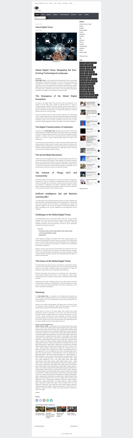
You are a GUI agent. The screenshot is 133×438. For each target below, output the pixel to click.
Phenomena (82, 85)
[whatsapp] (47, 400)
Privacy (59, 3)
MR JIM (81, 26)
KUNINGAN (82, 34)
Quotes (81, 88)
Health (95, 74)
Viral (96, 95)
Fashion (81, 72)
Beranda (37, 14)
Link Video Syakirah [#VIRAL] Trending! (47, 233)
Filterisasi (92, 72)
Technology (55, 14)
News (87, 83)
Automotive (93, 62)
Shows (81, 90)
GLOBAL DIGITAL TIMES (41, 326)
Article (43, 14)
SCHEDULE (91, 88)
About (55, 3)
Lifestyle (94, 78)
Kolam (89, 78)
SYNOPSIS (91, 90)
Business (93, 67)
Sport (86, 90)
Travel (92, 92)
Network (49, 14)
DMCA (46, 3)
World (80, 14)
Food (91, 74)
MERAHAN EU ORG (68, 433)
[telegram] (51, 400)
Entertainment (89, 69)
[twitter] (40, 400)
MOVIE (88, 81)
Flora (86, 74)
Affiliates (82, 62)
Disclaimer (65, 3)
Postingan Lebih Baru (39, 426)
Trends (87, 95)
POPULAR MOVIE (90, 85)
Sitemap (70, 3)
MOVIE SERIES (94, 81)
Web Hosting (82, 97)
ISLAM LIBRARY (83, 30)
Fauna (86, 72)
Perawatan (92, 83)
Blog (86, 65)
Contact (51, 3)
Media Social (82, 81)
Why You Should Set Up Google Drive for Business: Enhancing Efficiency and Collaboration (91, 139)
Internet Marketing (64, 14)
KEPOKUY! (82, 40)
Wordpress (89, 97)
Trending (87, 14)
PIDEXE (81, 50)
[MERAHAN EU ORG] (37, 8)
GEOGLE (81, 42)
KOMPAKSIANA (83, 46)
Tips (88, 92)
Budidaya (88, 67)
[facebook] (36, 400)
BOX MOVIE (82, 67)
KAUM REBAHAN (83, 78)
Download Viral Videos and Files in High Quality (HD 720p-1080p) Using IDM (55, 231)
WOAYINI (81, 44)
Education (73, 14)
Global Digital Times (56, 61)
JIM (80, 38)
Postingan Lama (74, 426)
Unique (92, 95)
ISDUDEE (81, 28)
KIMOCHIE (81, 48)
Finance (81, 74)
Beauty (81, 65)
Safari (86, 88)
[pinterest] (44, 400)
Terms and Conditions (39, 3)
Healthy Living (83, 76)
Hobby (89, 76)
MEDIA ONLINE (42, 235)
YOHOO (81, 32)
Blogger (90, 65)
